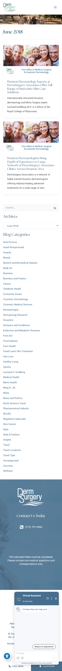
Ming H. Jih (9, 387)
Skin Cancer (9, 424)
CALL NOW (17, 666)
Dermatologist (10, 309)
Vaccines (8, 465)
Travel (6, 444)
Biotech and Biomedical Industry (20, 262)
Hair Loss (8, 356)
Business (8, 273)
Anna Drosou (10, 242)
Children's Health (12, 288)
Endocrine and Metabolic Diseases (21, 330)
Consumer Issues (12, 294)
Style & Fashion (11, 434)
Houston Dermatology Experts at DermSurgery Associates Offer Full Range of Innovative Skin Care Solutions (29, 87)
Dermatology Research (15, 315)
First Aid (7, 335)
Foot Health (9, 346)
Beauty (6, 257)
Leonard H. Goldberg (14, 372)
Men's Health (10, 382)
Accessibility (14, 643)
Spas (5, 429)
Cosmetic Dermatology (15, 299)
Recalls (7, 413)
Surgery (7, 439)
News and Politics (12, 398)
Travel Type (9, 455)
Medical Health (11, 377)
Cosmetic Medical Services (17, 304)
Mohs (6, 393)
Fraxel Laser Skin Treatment (18, 351)
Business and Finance (14, 278)
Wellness (8, 470)
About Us (15, 623)
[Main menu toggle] (55, 7)
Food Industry (10, 341)
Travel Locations (12, 450)
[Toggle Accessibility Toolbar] (7, 656)
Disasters (8, 320)
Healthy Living (10, 361)
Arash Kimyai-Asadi (13, 247)
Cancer (7, 283)
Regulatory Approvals (14, 418)
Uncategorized (10, 460)
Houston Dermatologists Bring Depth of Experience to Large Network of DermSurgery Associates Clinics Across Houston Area (31, 163)
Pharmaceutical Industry (16, 408)
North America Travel (14, 403)
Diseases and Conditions (16, 325)
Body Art (7, 268)
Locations (48, 666)
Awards (7, 252)
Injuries (7, 367)
